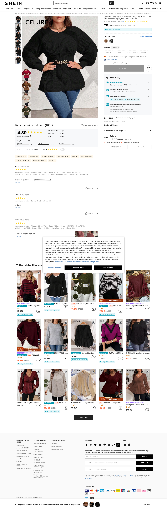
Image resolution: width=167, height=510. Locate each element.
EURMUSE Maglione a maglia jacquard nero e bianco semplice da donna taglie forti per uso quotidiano (111, 305)
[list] (103, 445)
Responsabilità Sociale (23, 453)
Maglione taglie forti (71, 13)
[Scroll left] (157, 8)
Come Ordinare (38, 452)
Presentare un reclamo (23, 468)
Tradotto (18, 183)
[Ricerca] (111, 3)
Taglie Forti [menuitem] (67, 9)
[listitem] (29, 292)
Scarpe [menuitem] (133, 9)
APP (124, 440)
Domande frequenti (56, 446)
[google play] (129, 446)
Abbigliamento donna (27, 13)
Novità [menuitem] (19, 9)
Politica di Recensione (23, 136)
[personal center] (142, 3)
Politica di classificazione (38, 469)
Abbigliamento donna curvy (44, 13)
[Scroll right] (160, 8)
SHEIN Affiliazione (39, 463)
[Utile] (86, 188)
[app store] (124, 446)
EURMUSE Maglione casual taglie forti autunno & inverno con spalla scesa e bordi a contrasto (29, 355)
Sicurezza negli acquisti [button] (118, 96)
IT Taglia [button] (114, 47)
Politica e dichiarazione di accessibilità (41, 476)
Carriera (19, 461)
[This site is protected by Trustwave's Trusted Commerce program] (86, 498)
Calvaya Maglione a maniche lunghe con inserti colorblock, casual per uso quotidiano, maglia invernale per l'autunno (56, 303)
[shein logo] (13, 3)
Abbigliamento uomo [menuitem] (90, 9)
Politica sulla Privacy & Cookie (124, 475)
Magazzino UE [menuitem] (29, 9)
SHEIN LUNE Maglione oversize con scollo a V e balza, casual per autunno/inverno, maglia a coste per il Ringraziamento (29, 402)
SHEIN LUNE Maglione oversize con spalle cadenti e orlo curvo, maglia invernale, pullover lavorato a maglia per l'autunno (138, 353)
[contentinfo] (119, 492)
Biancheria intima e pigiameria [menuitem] (117, 9)
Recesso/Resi (38, 446)
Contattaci (54, 443)
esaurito (123, 68)
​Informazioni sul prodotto (38, 473)
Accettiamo (89, 487)
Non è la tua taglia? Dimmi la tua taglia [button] (116, 63)
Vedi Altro (83, 417)
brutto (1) (52, 160)
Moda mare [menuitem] (57, 9)
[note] (25, 314)
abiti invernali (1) (63, 156)
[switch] (62, 149)
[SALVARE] (149, 68)
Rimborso (37, 449)
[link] (147, 3)
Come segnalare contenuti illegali (39, 466)
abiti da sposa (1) (86, 156)
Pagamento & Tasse (57, 449)
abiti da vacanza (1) (23, 160)
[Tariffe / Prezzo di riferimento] (113, 26)
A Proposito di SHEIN (23, 448)
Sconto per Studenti (22, 456)
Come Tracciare (38, 454)
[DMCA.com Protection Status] (92, 498)
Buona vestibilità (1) (39, 160)
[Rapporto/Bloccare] (97, 188)
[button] (156, 3)
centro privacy (89, 478)
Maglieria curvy (59, 13)
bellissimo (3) (34, 156)
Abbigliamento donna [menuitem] (43, 9)
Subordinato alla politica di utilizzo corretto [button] (123, 92)
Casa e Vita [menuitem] (77, 9)
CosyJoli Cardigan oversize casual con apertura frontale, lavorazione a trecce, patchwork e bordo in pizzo (84, 353)
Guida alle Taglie (39, 457)
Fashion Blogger (21, 451)
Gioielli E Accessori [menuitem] (144, 9)
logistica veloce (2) (48, 156)
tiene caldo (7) (21, 156)
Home (17, 13)
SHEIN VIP (37, 460)
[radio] (106, 41)
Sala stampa (20, 459)
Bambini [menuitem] (102, 9)
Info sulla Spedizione (40, 443)
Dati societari (20, 445)
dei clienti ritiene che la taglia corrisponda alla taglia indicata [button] (126, 57)
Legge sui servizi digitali (21, 465)
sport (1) (74, 156)
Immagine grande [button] (145, 36)
